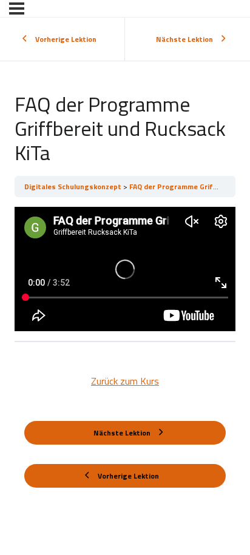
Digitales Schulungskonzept (73, 186)
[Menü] (16, 8)
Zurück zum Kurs (125, 381)
